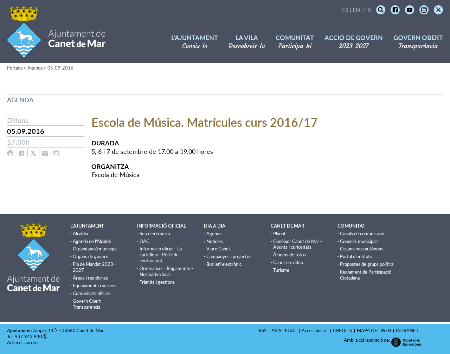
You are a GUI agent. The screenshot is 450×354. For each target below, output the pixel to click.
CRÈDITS (342, 330)
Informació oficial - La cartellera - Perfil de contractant (161, 254)
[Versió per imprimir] (10, 153)
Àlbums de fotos (289, 254)
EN (356, 9)
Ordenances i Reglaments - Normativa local (166, 271)
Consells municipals (359, 241)
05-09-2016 (60, 68)
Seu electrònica (155, 233)
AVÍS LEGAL (284, 330)
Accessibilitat (315, 330)
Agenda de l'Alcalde (92, 241)
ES (345, 9)
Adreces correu (23, 342)
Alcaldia (80, 233)
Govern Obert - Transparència (88, 304)
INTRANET (407, 330)
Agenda (35, 68)
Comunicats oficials (92, 293)
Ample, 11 (43, 330)
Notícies (214, 241)
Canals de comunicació (362, 233)
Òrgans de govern (90, 256)
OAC (144, 241)
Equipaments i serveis (94, 285)
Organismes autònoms (362, 248)
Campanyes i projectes (228, 256)
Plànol (279, 233)
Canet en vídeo (288, 262)
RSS (262, 330)
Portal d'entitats (356, 256)
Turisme (281, 270)
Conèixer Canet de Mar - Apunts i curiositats (297, 244)
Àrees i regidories (90, 278)
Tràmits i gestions (157, 282)
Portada (14, 68)
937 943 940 (28, 336)
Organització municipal (95, 248)
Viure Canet (218, 248)
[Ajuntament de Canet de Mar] (55, 53)
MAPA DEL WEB (374, 330)
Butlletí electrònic (224, 264)
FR (367, 9)
